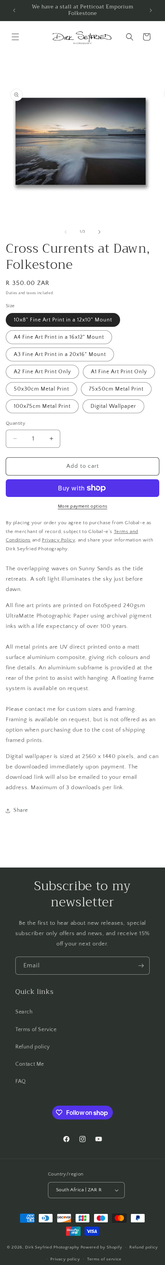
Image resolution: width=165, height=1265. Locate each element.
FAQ (20, 1081)
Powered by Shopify (101, 1247)
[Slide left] (65, 232)
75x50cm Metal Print (116, 389)
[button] (15, 36)
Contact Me (29, 1064)
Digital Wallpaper (113, 406)
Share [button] (20, 810)
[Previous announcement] (14, 10)
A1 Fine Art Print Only (119, 372)
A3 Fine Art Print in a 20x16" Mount (60, 354)
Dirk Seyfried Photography (52, 1247)
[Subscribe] (140, 966)
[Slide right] (99, 232)
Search (24, 1012)
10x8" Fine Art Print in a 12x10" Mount (63, 320)
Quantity (15, 423)
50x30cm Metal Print (41, 389)
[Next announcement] (150, 10)
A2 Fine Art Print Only (42, 372)
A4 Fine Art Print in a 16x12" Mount (59, 337)
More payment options (82, 506)
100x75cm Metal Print (42, 406)
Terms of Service (36, 1030)
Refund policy (32, 1047)
